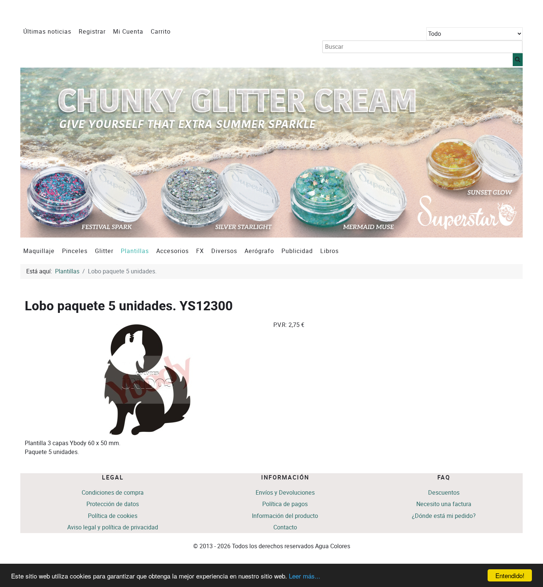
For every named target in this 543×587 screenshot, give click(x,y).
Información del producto (285, 516)
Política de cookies (112, 516)
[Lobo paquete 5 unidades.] (147, 379)
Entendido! (510, 575)
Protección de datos (112, 504)
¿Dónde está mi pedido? (444, 516)
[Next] (508, 152)
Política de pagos (285, 504)
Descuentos (444, 492)
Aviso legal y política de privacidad (112, 527)
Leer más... (304, 575)
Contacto (285, 527)
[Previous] (34, 152)
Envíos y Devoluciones (285, 492)
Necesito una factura (443, 504)
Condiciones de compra (113, 492)
